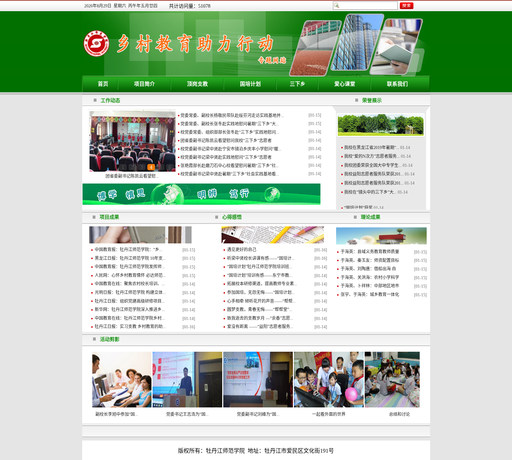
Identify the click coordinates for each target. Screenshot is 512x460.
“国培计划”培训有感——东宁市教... (259, 275)
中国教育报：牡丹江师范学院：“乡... (128, 249)
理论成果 (370, 217)
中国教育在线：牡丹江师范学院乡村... (130, 318)
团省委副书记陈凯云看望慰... (132, 176)
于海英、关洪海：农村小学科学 (370, 277)
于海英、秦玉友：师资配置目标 (370, 260)
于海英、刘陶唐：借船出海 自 (368, 268)
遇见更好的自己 (241, 249)
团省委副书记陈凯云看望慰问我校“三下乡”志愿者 (226, 140)
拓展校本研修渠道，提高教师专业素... (262, 283)
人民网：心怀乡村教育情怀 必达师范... (130, 275)
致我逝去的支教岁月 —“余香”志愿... (260, 318)
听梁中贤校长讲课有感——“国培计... (261, 258)
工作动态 (110, 100)
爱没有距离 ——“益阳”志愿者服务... (260, 326)
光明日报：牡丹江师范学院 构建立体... (130, 292)
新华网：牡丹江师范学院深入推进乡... (130, 309)
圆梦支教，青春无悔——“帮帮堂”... (259, 309)
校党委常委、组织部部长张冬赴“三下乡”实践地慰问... (229, 132)
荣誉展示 (372, 100)
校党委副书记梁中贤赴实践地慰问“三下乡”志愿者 (226, 157)
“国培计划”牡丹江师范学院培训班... (259, 266)
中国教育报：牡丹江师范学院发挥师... (130, 266)
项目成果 (109, 217)
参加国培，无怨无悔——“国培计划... (261, 292)
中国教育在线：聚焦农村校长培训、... (130, 283)
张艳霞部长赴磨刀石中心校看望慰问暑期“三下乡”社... (229, 165)
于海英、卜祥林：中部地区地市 (370, 285)
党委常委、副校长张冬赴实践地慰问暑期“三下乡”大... (229, 124)
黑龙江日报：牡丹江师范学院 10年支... (130, 258)
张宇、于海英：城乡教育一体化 (370, 294)
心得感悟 (232, 217)
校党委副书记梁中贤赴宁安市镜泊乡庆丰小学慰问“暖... (230, 149)
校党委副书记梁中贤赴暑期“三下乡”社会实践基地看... (229, 174)
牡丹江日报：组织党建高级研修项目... (130, 301)
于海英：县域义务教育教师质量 (370, 251)
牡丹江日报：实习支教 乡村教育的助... (130, 326)
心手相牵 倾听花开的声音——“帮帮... (261, 301)
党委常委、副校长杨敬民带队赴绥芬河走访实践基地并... (232, 115)
